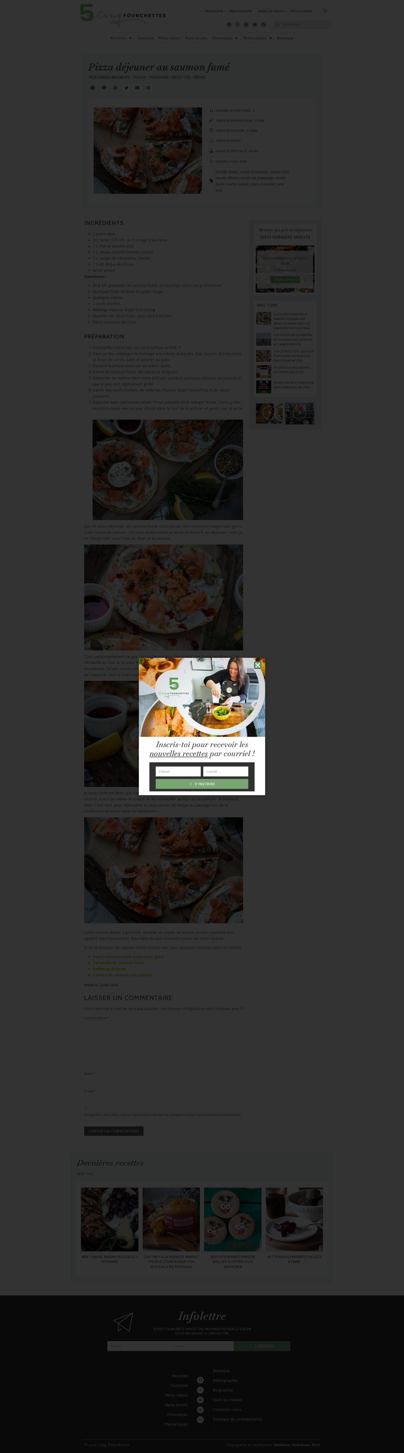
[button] (258, 665)
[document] (202, 726)
